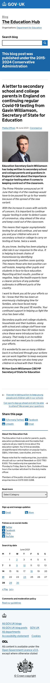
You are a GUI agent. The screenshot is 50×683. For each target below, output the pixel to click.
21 (3, 577)
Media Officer (8, 128)
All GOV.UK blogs (12, 623)
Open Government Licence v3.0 (20, 650)
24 (24, 577)
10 (24, 565)
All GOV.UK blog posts (14, 627)
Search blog (10, 37)
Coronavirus (36, 128)
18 (31, 571)
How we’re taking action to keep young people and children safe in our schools (24, 396)
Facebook (33, 419)
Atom (31, 512)
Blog (5, 17)
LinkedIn (10, 424)
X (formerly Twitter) (15, 419)
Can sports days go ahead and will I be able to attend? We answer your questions (24, 404)
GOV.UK (34, 627)
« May (5, 589)
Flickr (8, 533)
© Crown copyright (25, 675)
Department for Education (29, 27)
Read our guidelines (11, 602)
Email (31, 424)
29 (10, 582)
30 (17, 582)
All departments (11, 631)
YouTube (10, 536)
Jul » (11, 589)
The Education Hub (21, 22)
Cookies (36, 635)
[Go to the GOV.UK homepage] (13, 4)
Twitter (9, 527)
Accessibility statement (15, 635)
